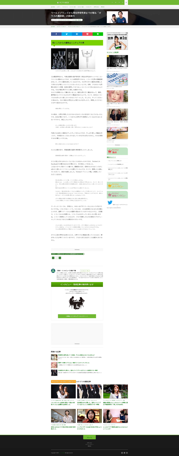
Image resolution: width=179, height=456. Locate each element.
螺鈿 (65, 424)
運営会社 (102, 6)
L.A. (114, 424)
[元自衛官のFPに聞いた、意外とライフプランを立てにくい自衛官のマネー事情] (54, 373)
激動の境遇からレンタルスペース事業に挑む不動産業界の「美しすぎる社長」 (115, 403)
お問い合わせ (96, 6)
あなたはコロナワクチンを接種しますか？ (116, 173)
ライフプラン (87, 400)
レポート (58, 6)
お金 (79, 400)
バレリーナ (72, 400)
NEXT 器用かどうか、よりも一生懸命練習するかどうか (67, 254)
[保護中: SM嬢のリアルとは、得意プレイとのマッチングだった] (54, 365)
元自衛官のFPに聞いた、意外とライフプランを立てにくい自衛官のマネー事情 (77, 370)
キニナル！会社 (73, 6)
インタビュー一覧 (84, 270)
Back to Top (89, 437)
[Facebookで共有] (56, 34)
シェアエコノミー (119, 400)
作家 (62, 424)
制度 (79, 424)
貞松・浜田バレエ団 (65, 400)
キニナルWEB (62, 452)
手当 (81, 424)
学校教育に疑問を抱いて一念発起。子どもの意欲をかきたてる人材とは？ (76, 355)
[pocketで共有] (87, 34)
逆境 (124, 400)
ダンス (105, 424)
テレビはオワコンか (110, 140)
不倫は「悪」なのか (112, 160)
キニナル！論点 (81, 6)
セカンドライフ (94, 400)
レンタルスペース (107, 400)
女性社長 (113, 400)
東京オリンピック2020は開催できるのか (114, 86)
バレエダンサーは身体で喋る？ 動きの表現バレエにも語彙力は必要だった (63, 403)
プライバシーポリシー (89, 444)
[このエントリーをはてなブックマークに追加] (77, 34)
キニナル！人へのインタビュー (114, 71)
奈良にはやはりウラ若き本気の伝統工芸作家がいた (63, 428)
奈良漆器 (54, 424)
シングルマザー (86, 424)
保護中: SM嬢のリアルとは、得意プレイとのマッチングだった (73, 362)
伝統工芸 (58, 424)
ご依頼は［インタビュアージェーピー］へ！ (77, 316)
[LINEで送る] (98, 34)
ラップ (109, 424)
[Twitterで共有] (66, 34)
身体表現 (57, 400)
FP (81, 400)
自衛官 (83, 400)
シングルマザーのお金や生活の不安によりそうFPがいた (89, 428)
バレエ (53, 400)
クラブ (112, 424)
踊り (60, 400)
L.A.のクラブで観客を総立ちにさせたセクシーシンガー (115, 428)
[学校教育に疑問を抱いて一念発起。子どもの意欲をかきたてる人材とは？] (54, 357)
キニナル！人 (65, 6)
